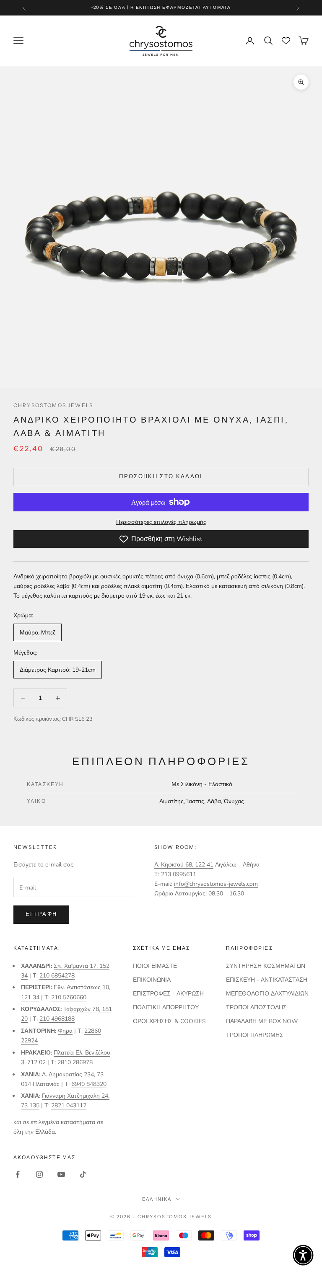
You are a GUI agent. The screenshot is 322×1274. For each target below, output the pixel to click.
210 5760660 (68, 997)
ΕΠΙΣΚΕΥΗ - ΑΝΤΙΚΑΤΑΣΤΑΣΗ (266, 980)
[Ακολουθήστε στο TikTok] (83, 1174)
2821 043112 (68, 1105)
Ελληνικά (156, 1199)
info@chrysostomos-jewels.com (216, 884)
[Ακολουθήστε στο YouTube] (61, 1174)
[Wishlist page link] (286, 40)
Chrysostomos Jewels (53, 405)
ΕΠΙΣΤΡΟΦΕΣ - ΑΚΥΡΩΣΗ (168, 994)
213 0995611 (178, 874)
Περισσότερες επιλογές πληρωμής (161, 522)
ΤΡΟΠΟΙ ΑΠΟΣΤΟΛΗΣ (256, 1007)
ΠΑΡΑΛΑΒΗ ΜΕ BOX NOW (262, 1021)
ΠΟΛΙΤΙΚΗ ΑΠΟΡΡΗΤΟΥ (166, 1007)
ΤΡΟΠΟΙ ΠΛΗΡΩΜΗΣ (254, 1035)
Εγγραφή (41, 914)
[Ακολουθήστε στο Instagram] (39, 1174)
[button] (303, 1255)
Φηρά (65, 1031)
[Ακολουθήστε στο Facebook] (17, 1174)
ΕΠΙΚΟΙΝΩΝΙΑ (152, 980)
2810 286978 (75, 1062)
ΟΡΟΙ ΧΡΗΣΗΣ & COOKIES (169, 1021)
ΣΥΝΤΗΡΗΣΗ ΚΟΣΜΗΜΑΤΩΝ (265, 966)
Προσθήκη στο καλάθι (161, 476)
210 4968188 (57, 1019)
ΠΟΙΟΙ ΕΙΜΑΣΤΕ (155, 966)
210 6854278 (57, 976)
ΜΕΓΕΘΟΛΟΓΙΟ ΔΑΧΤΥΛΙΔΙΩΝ (267, 994)
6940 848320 (88, 1084)
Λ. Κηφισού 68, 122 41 (183, 865)
